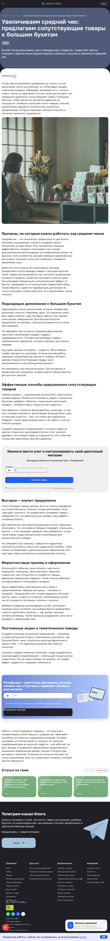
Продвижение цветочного (69, 879)
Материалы (15, 16)
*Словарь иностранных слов (17, 930)
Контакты (91, 872)
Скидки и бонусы (65, 882)
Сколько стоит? (93, 868)
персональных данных (63, 488)
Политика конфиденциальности (18, 924)
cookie (82, 937)
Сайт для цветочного (66, 872)
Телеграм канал (12, 886)
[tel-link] (18, 914)
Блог (8, 868)
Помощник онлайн (65, 886)
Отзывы (9, 875)
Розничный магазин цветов (41, 872)
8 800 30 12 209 (12, 918)
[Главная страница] (51, 3)
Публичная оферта (13, 921)
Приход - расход (65, 868)
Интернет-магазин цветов (40, 879)
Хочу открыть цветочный (40, 868)
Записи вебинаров (14, 882)
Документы (10, 927)
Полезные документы (15, 879)
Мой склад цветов (65, 900)
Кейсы (8, 872)
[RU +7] (10, 470)
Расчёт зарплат (64, 893)
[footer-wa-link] (8, 914)
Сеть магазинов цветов (39, 875)
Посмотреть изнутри (14, 709)
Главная (5, 16)
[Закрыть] (104, 921)
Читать (16, 843)
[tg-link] (13, 914)
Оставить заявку (39, 480)
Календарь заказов (66, 896)
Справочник (11, 900)
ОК (103, 937)
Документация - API (95, 882)
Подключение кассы (66, 875)
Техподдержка (93, 875)
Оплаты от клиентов (66, 889)
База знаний (11, 889)
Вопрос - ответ (12, 893)
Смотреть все (101, 770)
